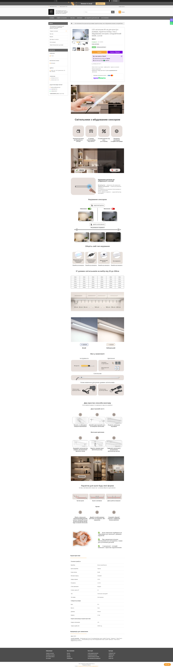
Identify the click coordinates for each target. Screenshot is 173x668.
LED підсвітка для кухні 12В (92, 17)
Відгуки (51, 36)
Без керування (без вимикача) (94, 658)
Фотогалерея (104, 17)
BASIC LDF (111, 658)
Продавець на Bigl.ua (86, 664)
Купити (99, 52)
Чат (168, 664)
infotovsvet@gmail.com (55, 87)
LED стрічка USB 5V (50, 656)
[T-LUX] (51, 14)
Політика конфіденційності (93, 666)
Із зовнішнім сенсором (92, 654)
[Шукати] (112, 12)
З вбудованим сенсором (93, 653)
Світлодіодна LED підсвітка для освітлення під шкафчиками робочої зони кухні (57, 27)
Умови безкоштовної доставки (56, 44)
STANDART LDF (112, 653)
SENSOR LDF (111, 654)
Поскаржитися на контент (82, 666)
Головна (52, 17)
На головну (48, 658)
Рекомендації (70, 658)
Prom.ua (92, 663)
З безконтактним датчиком (93, 656)
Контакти (79, 17)
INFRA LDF (111, 656)
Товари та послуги (62, 17)
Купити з (112, 52)
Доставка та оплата (54, 39)
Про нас (72, 17)
